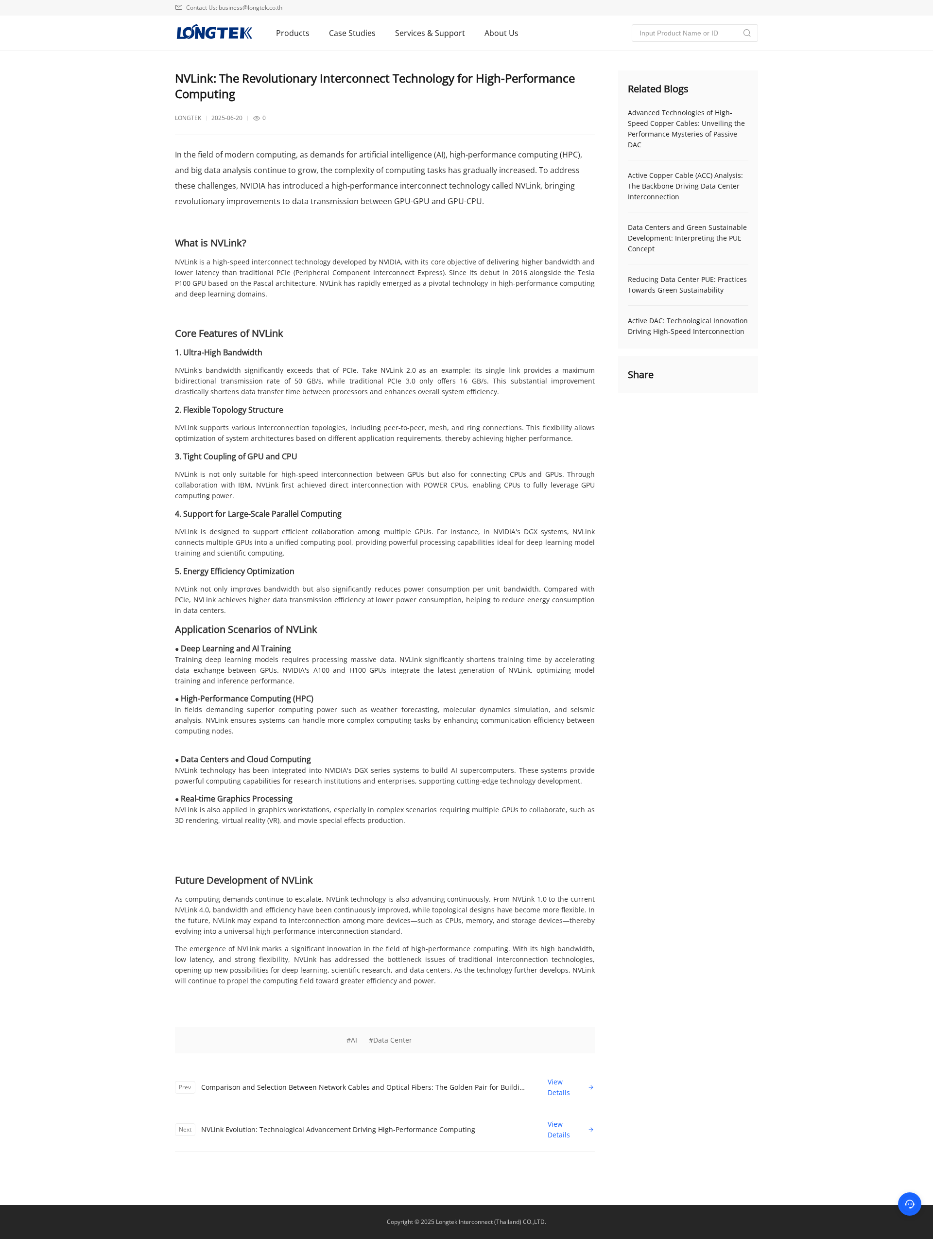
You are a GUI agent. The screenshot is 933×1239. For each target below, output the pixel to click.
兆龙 (214, 33)
